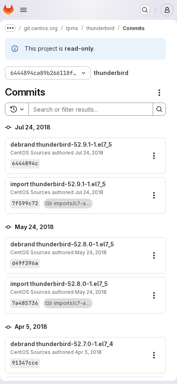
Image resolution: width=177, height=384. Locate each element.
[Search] (159, 109)
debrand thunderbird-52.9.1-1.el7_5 (61, 144)
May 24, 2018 (91, 252)
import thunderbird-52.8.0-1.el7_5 (59, 284)
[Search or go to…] (145, 10)
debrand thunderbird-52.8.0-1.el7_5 (62, 244)
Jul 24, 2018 (89, 153)
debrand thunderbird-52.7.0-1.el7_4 (61, 344)
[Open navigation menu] (23, 9)
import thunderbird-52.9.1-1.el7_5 (58, 184)
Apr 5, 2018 (88, 352)
